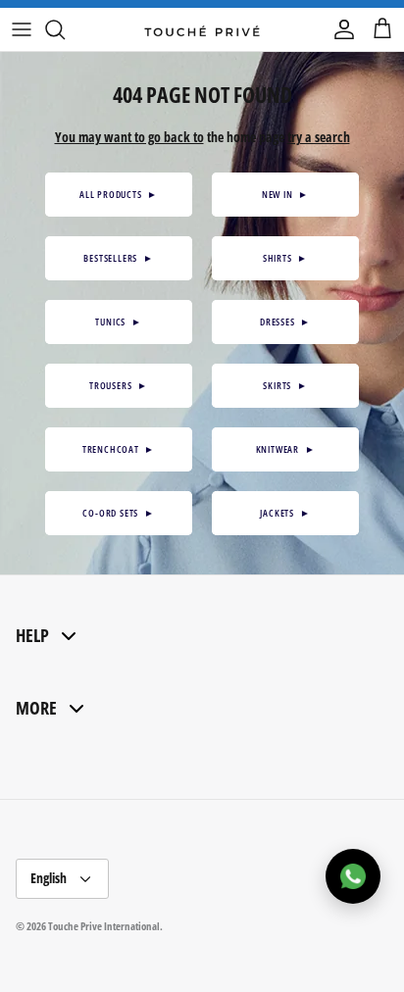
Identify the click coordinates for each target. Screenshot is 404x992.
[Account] (339, 29)
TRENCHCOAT (118, 449)
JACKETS (285, 513)
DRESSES (285, 321)
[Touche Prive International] (202, 29)
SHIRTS (285, 258)
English (48, 877)
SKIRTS (285, 385)
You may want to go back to (129, 136)
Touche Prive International (104, 925)
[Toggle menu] (21, 29)
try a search (318, 136)
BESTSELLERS (118, 258)
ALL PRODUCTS (118, 194)
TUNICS (118, 321)
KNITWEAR (286, 449)
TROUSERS (118, 385)
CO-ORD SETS (118, 513)
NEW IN (285, 194)
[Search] (64, 29)
